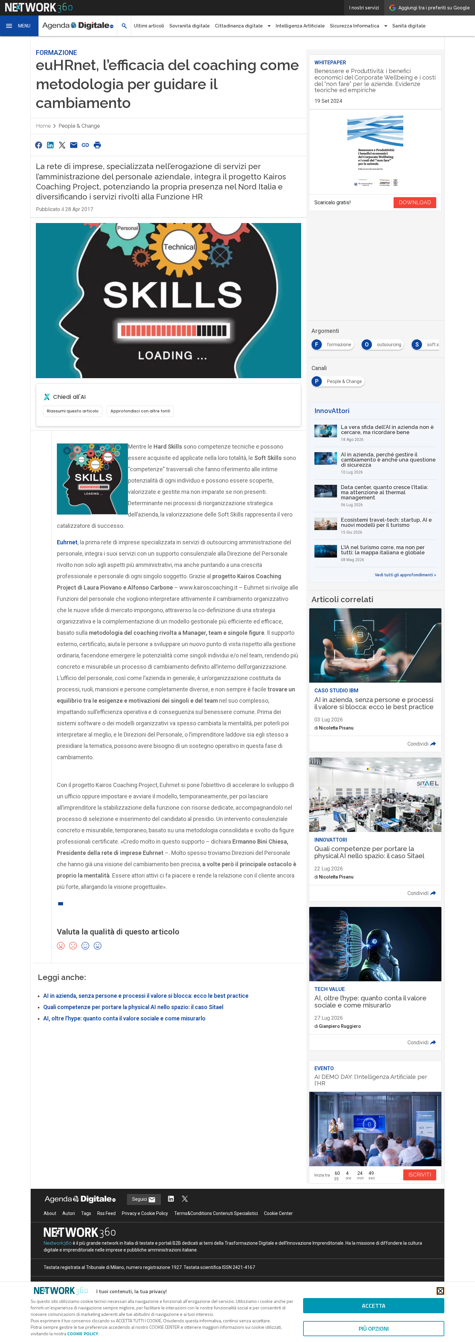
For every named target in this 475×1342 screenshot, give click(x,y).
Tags (86, 1213)
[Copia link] (85, 145)
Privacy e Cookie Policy (145, 1213)
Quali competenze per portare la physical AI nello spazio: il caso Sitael (133, 1007)
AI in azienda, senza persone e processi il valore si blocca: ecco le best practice (145, 996)
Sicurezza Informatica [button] (354, 25)
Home (43, 126)
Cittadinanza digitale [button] (239, 25)
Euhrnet (67, 542)
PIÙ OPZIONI (374, 1328)
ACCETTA (373, 1305)
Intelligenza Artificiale (300, 25)
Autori (68, 1213)
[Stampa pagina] (97, 145)
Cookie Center (278, 1213)
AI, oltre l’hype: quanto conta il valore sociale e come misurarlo (124, 1018)
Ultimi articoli (149, 25)
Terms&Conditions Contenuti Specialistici (216, 1213)
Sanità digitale (409, 25)
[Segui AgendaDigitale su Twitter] (185, 1199)
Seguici (140, 1199)
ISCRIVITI (419, 1175)
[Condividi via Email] (74, 145)
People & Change (79, 126)
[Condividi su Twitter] (62, 145)
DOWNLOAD (415, 202)
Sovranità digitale (189, 25)
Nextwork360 (58, 1243)
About (50, 1213)
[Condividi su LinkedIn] (50, 145)
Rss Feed (106, 1213)
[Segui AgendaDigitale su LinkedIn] (171, 1199)
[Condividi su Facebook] (38, 145)
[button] (19, 26)
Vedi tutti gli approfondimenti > (405, 575)
